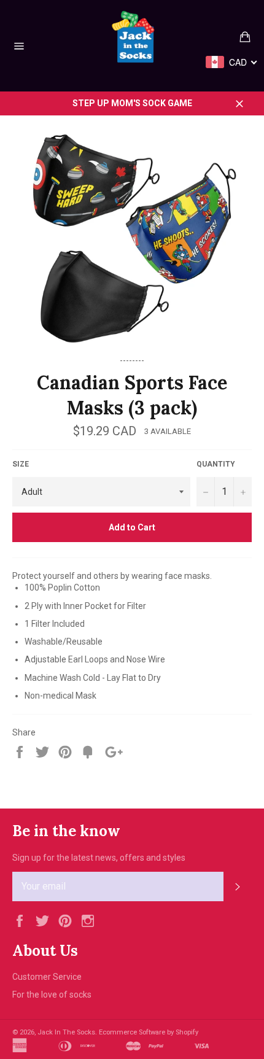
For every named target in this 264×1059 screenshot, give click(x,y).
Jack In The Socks (66, 1032)
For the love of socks (51, 994)
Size (20, 464)
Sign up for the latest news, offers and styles (98, 858)
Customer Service (47, 977)
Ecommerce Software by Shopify (148, 1032)
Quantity (215, 464)
